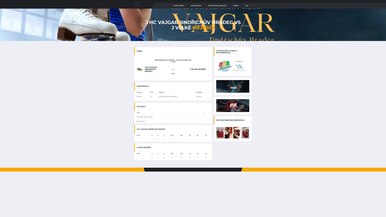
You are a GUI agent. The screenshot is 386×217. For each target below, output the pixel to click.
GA (197, 135)
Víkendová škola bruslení (217, 5)
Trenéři (235, 5)
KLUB (246, 5)
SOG (172, 135)
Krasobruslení (196, 5)
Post (138, 135)
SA (190, 135)
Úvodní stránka (178, 5)
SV (206, 135)
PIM (181, 135)
